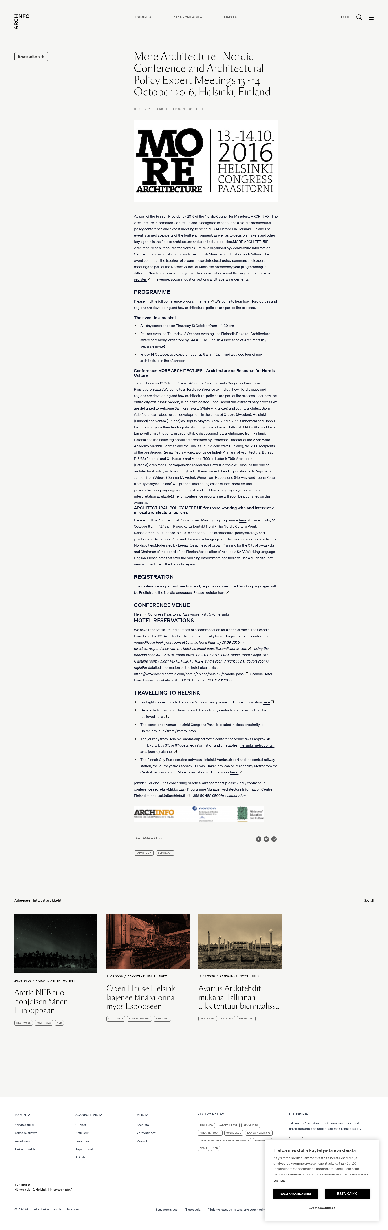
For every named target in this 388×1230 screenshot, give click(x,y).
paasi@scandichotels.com (227, 648)
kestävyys (23, 1022)
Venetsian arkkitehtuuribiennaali (224, 1140)
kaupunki (162, 1018)
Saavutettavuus (167, 1210)
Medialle (143, 1141)
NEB (59, 1022)
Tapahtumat (84, 1149)
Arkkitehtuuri (170, 109)
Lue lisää (279, 1181)
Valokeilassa (228, 1125)
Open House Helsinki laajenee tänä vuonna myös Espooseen (141, 997)
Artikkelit (82, 1133)
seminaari (165, 853)
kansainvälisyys (259, 1133)
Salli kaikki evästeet (295, 1193)
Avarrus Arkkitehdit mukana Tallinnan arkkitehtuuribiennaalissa (238, 997)
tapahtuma (144, 853)
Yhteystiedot (146, 1133)
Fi (340, 17)
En (347, 17)
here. (234, 772)
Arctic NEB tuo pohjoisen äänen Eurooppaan (41, 1001)
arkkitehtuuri (139, 1018)
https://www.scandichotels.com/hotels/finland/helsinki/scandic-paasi (189, 674)
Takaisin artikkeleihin (31, 56)
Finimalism (262, 1140)
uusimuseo (233, 1133)
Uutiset (196, 109)
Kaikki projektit (25, 1149)
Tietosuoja (192, 1210)
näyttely (227, 1018)
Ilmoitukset (83, 1141)
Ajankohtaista (188, 17)
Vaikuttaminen (48, 980)
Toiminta (143, 17)
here (206, 301)
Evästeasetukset (322, 1208)
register (140, 279)
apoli (203, 1148)
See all (369, 900)
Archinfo (143, 1125)
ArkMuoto (250, 1125)
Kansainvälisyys (234, 976)
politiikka (44, 1022)
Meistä (230, 17)
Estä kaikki (347, 1193)
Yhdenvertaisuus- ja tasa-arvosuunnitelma (237, 1210)
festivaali (115, 1018)
